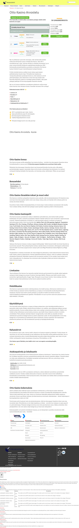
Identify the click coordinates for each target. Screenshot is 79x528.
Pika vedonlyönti (42, 5)
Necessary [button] (2, 485)
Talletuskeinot (13, 425)
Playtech (41, 437)
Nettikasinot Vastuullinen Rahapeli (17, 430)
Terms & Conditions (31, 456)
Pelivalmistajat (13, 423)
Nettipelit (42, 423)
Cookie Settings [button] (3, 471)
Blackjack (27, 435)
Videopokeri (27, 430)
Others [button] (1, 523)
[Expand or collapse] (48, 27)
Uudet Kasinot (27, 5)
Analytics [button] (2, 515)
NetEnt (41, 432)
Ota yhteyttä (30, 460)
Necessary (3, 487)
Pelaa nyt (59, 36)
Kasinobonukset (43, 427)
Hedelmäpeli (50, 5)
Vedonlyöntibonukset (59, 425)
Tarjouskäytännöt (31, 452)
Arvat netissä (27, 437)
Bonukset (34, 5)
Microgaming (42, 435)
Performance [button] (2, 511)
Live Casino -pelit (28, 425)
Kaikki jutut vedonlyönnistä (60, 427)
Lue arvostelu (21, 37)
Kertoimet (57, 423)
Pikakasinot (6, 5)
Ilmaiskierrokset (43, 425)
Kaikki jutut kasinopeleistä (30, 440)
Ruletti (26, 432)
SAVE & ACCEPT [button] (3, 527)
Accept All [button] (8, 471)
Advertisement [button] (3, 519)
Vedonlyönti (10, 464)
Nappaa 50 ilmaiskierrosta (19, 17)
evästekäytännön (16, 470)
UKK (11, 427)
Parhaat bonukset (21, 454)
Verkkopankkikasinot (44, 430)
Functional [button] (2, 507)
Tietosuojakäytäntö (31, 454)
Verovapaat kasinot (12, 458)
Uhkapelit (57, 5)
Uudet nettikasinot (12, 456)
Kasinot (21, 5)
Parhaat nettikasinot (14, 5)
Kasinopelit (10, 462)
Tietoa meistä (30, 458)
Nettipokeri (27, 427)
